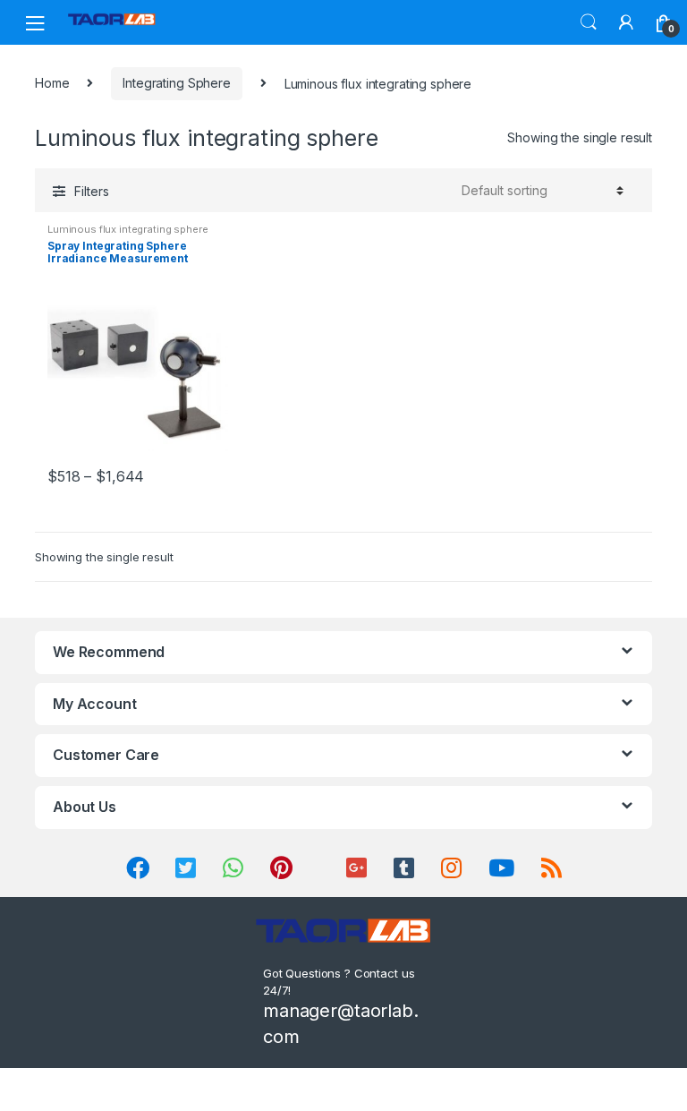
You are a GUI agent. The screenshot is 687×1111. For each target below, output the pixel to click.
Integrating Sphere (176, 82)
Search (588, 22)
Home (52, 82)
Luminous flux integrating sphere (127, 229)
